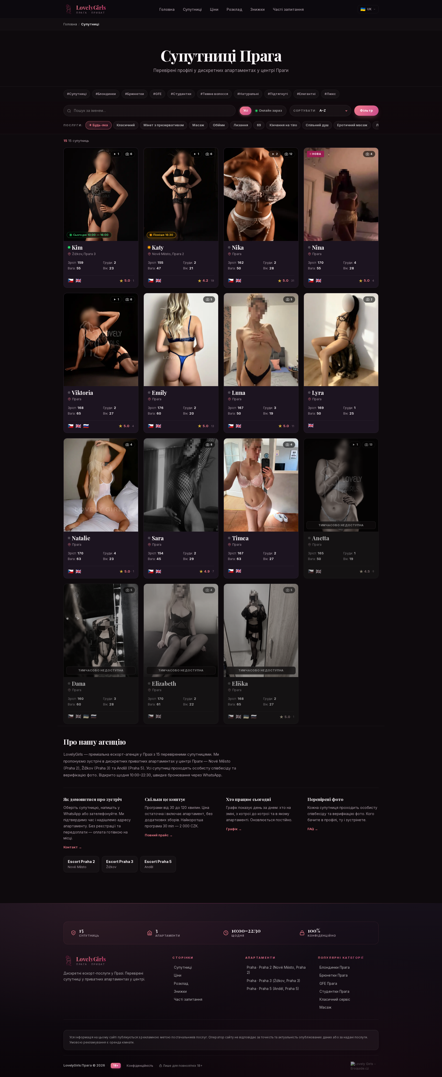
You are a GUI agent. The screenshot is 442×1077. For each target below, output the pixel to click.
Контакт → (72, 847)
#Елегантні (306, 94)
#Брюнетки (134, 94)
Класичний (126, 125)
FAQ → (312, 829)
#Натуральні (248, 94)
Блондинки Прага (334, 967)
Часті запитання (288, 9)
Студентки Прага (334, 991)
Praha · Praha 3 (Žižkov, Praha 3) (273, 981)
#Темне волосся (214, 94)
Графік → (234, 829)
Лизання (241, 125)
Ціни (214, 9)
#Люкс (330, 94)
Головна (167, 9)
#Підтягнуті (278, 94)
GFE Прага (328, 983)
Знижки (257, 9)
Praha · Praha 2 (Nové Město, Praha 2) (276, 970)
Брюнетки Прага (333, 975)
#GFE (157, 94)
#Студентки (181, 94)
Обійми (219, 125)
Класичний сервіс (334, 999)
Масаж (198, 125)
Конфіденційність (140, 1066)
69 (259, 125)
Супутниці (192, 9)
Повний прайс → (159, 835)
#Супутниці (76, 94)
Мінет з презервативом (163, 125)
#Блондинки (106, 94)
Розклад (234, 9)
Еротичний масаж (352, 125)
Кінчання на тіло (283, 125)
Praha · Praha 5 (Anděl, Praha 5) (273, 989)
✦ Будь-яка (98, 125)
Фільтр (366, 111)
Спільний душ (317, 125)
